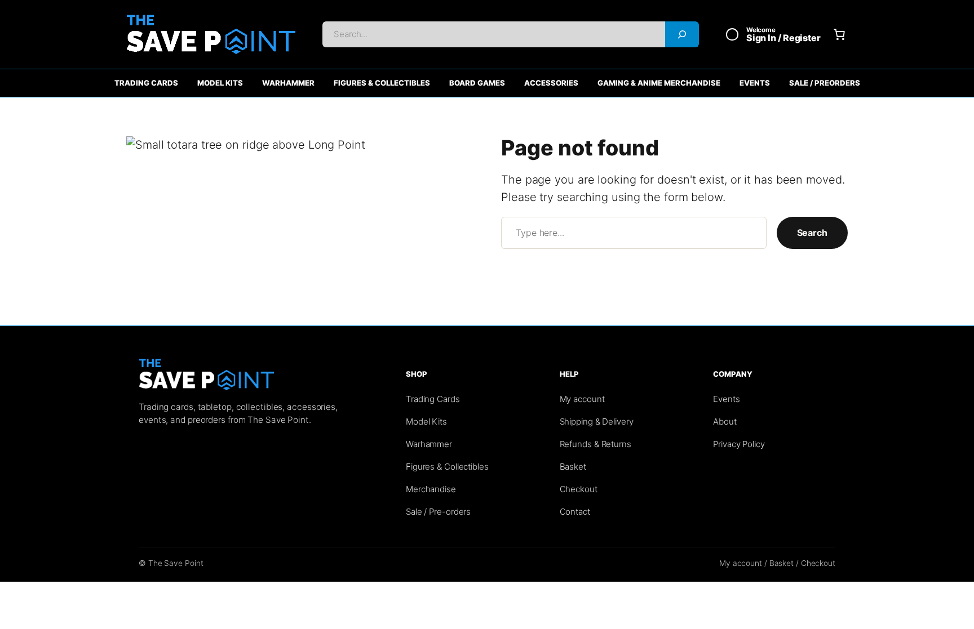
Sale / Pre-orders (438, 511)
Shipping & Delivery (597, 421)
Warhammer (288, 82)
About (725, 421)
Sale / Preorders (824, 82)
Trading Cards (146, 82)
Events (755, 82)
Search (812, 232)
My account (582, 399)
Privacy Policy (739, 444)
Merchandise (431, 489)
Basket (573, 466)
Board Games (477, 82)
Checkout (578, 489)
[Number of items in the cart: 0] (839, 34)
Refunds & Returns (595, 444)
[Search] (682, 34)
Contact (575, 511)
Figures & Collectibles (382, 82)
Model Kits (220, 82)
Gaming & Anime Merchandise (658, 82)
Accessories (551, 82)
